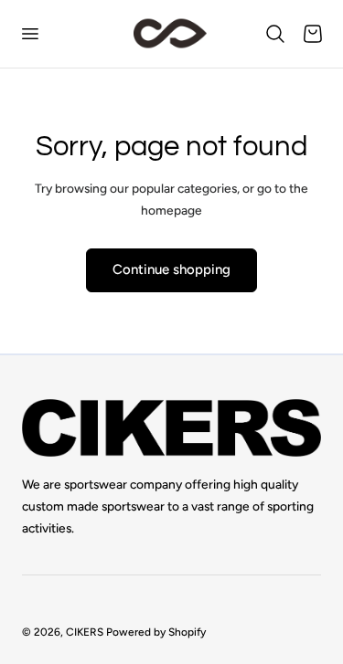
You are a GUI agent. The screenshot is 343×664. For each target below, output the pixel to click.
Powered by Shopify (156, 632)
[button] (29, 33)
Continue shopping (171, 269)
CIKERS (84, 632)
